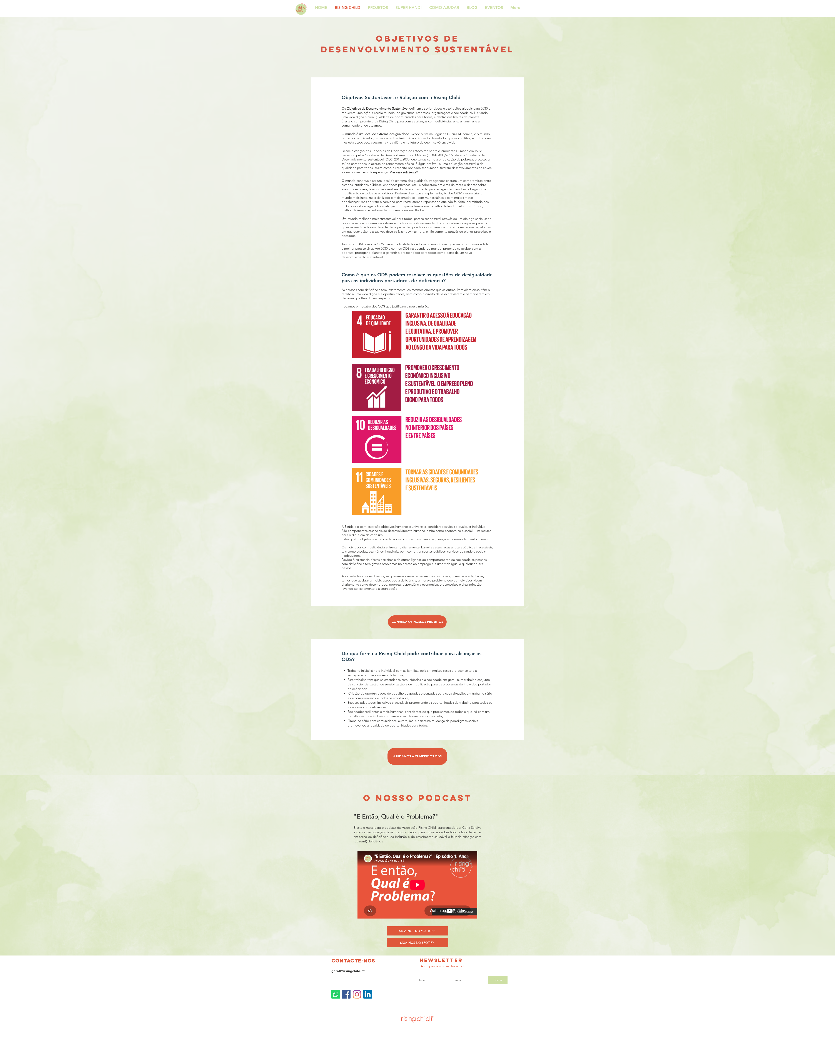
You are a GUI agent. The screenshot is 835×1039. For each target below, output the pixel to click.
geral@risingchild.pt (348, 971)
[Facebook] (346, 994)
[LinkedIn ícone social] (367, 994)
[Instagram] (357, 994)
